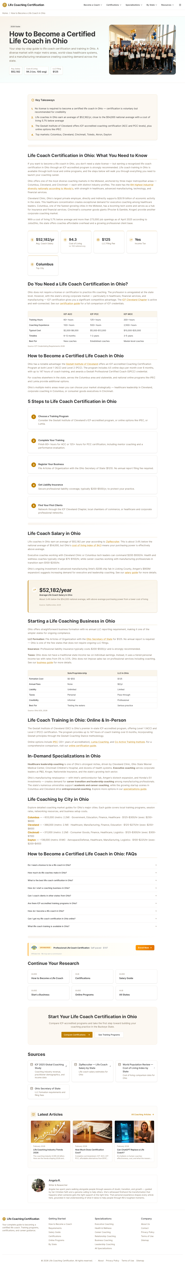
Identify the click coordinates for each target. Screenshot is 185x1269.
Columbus (33, 817)
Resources (166, 5)
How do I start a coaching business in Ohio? (49, 888)
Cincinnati (33, 832)
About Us (145, 1224)
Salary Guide (55, 1232)
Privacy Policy (147, 1232)
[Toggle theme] (180, 5)
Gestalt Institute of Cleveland (82, 363)
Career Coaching (103, 1232)
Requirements (55, 1228)
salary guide (131, 572)
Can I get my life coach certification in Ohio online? (51, 918)
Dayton (32, 839)
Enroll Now (143, 947)
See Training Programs (109, 1034)
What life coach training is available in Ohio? (48, 926)
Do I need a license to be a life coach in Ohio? (49, 865)
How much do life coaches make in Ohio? (47, 872)
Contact (145, 1228)
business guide (45, 662)
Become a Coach (92, 5)
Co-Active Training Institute (130, 741)
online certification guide (82, 745)
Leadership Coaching (105, 1244)
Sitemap (145, 1240)
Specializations (133, 5)
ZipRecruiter (112, 541)
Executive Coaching (104, 1224)
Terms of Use (147, 1236)
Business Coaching (104, 1240)
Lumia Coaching (100, 741)
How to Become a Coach (60, 1224)
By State (151, 5)
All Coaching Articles (141, 1114)
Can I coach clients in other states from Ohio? (49, 895)
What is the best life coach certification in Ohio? (50, 880)
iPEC (55, 741)
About (101, 1260)
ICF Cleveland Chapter (134, 299)
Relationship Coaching (105, 1236)
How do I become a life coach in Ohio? (46, 911)
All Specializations (103, 1248)
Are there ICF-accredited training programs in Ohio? (52, 903)
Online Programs (56, 1240)
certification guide (70, 303)
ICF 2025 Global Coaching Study (49, 1066)
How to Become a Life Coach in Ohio (28, 13)
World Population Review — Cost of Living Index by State (138, 1068)
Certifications (112, 5)
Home (5, 13)
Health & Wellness (103, 1228)
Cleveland (33, 824)
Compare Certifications (75, 1034)
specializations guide (134, 789)
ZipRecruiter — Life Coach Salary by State (93, 1066)
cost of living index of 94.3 (86, 545)
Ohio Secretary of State (99, 639)
